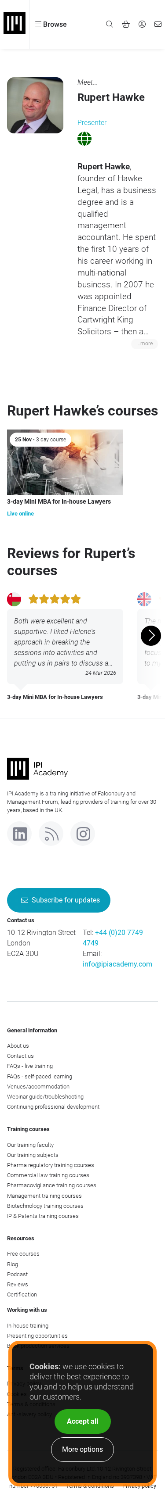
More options (82, 1449)
